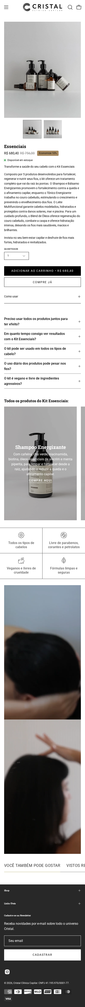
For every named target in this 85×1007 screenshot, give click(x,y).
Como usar (11, 296)
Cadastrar (42, 955)
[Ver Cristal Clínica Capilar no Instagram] (7, 972)
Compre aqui (40, 480)
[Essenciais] (32, 129)
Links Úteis (10, 903)
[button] (70, 7)
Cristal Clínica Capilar (25, 983)
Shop (6, 890)
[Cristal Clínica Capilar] (42, 7)
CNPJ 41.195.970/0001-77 (54, 983)
